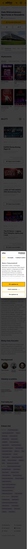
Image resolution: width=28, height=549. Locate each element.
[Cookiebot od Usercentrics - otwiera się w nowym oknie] (19, 253)
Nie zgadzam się (13, 294)
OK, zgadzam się (13, 284)
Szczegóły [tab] (10, 257)
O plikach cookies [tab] (20, 257)
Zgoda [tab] (3, 257)
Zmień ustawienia (12, 289)
